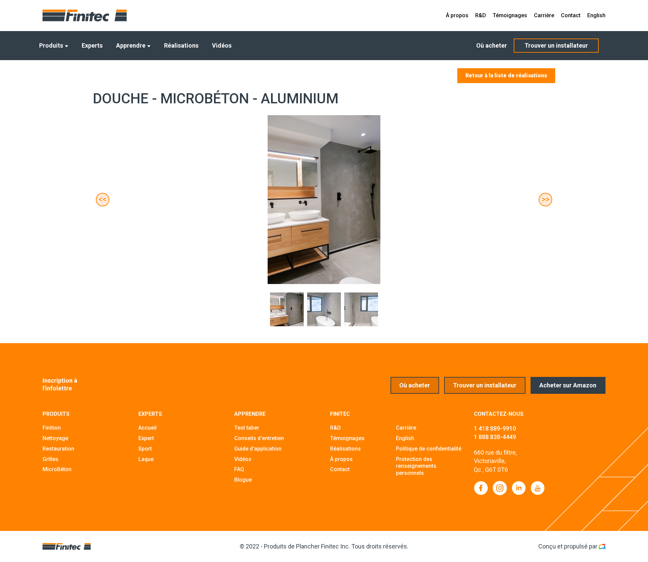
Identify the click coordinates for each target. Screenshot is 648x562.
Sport (145, 448)
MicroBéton (57, 469)
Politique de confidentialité (428, 448)
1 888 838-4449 (495, 436)
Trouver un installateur (556, 45)
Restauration (58, 448)
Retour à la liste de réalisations (506, 75)
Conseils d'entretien (259, 438)
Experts (92, 45)
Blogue (243, 480)
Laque (146, 459)
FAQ (239, 469)
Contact (570, 15)
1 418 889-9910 (495, 428)
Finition (52, 428)
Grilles (50, 459)
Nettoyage (55, 438)
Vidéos (222, 45)
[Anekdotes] (602, 546)
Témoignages (510, 15)
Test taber (246, 428)
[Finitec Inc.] (85, 15)
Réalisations (181, 45)
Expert (146, 438)
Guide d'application (257, 448)
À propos (457, 15)
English (596, 15)
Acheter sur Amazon (567, 385)
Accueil (147, 428)
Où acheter (491, 45)
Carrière (544, 15)
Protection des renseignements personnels (416, 466)
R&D (480, 15)
